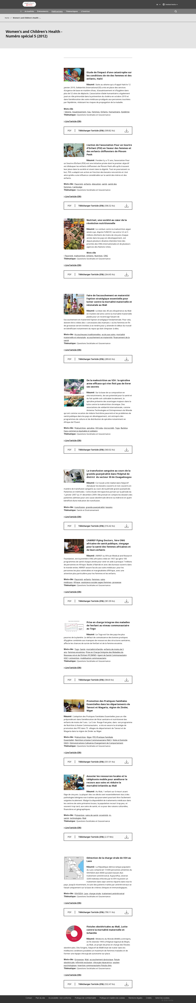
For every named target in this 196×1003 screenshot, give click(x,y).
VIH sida (99, 428)
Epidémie (125, 112)
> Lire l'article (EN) (72, 121)
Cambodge (77, 187)
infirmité (79, 962)
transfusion (80, 507)
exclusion (88, 962)
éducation (96, 184)
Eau (89, 112)
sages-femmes (104, 582)
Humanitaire (114, 112)
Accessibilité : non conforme (60, 998)
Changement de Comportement (108, 743)
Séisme (68, 112)
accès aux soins (108, 334)
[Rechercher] (175, 11)
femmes (95, 579)
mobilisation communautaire (93, 658)
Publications (57, 11)
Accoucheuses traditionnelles (88, 334)
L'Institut (85, 11)
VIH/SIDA (79, 893)
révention (80, 815)
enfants (87, 184)
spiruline (90, 428)
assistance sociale (89, 582)
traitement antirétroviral (113, 893)
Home (7, 18)
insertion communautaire (89, 965)
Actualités (29, 11)
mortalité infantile (94, 649)
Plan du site (40, 998)
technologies (75, 818)
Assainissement (79, 112)
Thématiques (72, 11)
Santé (82, 649)
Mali (84, 818)
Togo (117, 428)
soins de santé (91, 815)
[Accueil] (21, 11)
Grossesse (79, 959)
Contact (29, 998)
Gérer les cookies (162, 998)
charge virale (95, 893)
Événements (42, 11)
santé (104, 184)
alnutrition (81, 428)
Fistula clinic (106, 965)
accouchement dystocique (101, 959)
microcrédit (109, 428)
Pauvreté (79, 184)
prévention (74, 658)
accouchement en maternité (99, 337)
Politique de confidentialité (85, 998)
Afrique (77, 582)
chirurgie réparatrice (102, 962)
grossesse (116, 582)
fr (157, 5)
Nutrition (98, 255)
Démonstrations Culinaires (82, 743)
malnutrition (79, 255)
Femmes (96, 112)
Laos (86, 893)
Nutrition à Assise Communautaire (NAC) (93, 740)
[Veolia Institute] (29, 4)
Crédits (149, 998)
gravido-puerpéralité (95, 507)
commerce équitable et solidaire (83, 431)
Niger (89, 737)
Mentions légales (135, 998)
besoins (109, 507)
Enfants (104, 112)
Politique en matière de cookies (112, 998)
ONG (106, 255)
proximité (103, 815)
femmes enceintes (76, 652)
